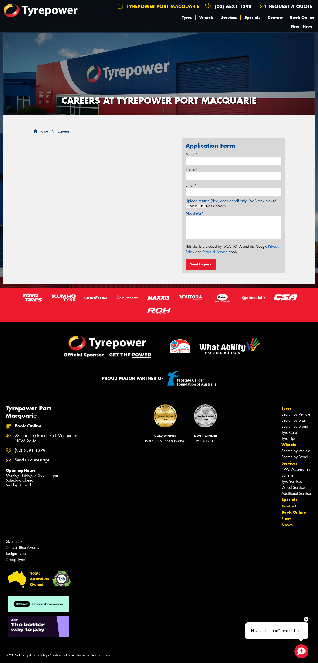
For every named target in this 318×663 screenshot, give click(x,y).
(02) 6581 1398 (233, 6)
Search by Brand (294, 426)
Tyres (187, 17)
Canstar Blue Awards (22, 547)
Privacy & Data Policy (33, 655)
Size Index (14, 541)
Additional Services (296, 493)
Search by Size (293, 420)
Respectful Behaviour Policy (94, 655)
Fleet (295, 26)
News (308, 26)
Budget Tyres (16, 553)
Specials (252, 17)
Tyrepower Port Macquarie (162, 6)
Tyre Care (289, 432)
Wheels (206, 17)
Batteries (288, 475)
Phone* (191, 169)
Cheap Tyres (15, 559)
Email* (191, 185)
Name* (191, 154)
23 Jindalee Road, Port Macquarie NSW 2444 (46, 438)
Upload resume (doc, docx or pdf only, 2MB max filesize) (231, 200)
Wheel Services (293, 487)
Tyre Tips (288, 438)
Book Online (302, 17)
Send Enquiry (200, 264)
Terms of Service (215, 251)
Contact (275, 17)
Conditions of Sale (62, 655)
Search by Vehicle (295, 414)
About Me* (194, 213)
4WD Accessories (295, 469)
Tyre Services (291, 481)
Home (42, 131)
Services (229, 17)
